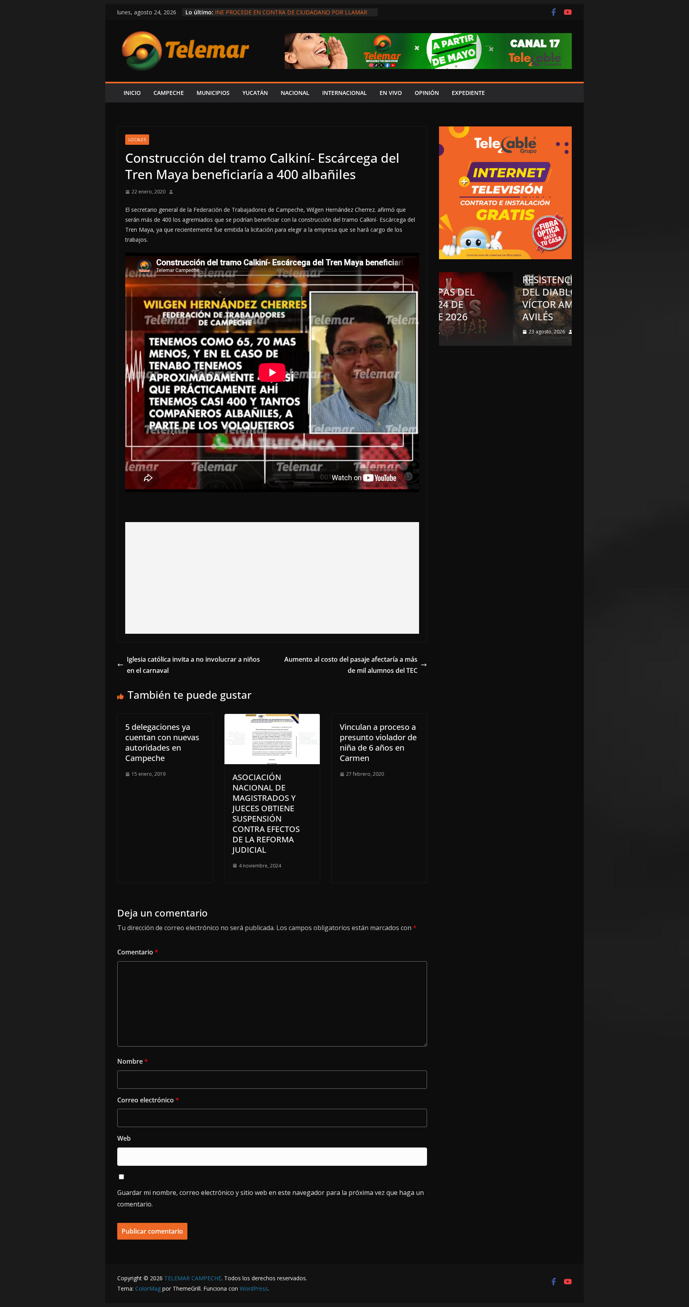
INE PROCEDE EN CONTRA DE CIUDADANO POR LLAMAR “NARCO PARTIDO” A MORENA (291, 16)
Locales (137, 139)
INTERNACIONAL (344, 93)
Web (124, 1138)
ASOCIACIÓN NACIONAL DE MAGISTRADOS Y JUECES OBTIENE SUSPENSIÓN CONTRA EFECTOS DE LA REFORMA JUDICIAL (266, 813)
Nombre (132, 1061)
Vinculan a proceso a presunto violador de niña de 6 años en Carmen (378, 742)
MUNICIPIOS (213, 93)
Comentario (137, 952)
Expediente (468, 93)
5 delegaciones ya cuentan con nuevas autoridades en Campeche (162, 742)
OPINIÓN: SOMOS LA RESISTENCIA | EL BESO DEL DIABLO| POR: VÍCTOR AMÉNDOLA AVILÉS (501, 291)
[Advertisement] (272, 578)
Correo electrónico (148, 1100)
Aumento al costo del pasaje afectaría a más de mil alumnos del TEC (350, 665)
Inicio (132, 93)
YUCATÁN (255, 93)
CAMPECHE (169, 93)
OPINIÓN (427, 93)
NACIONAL (295, 93)
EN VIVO (391, 93)
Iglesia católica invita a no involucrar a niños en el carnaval (193, 665)
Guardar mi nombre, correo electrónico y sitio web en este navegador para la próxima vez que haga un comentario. (270, 1198)
